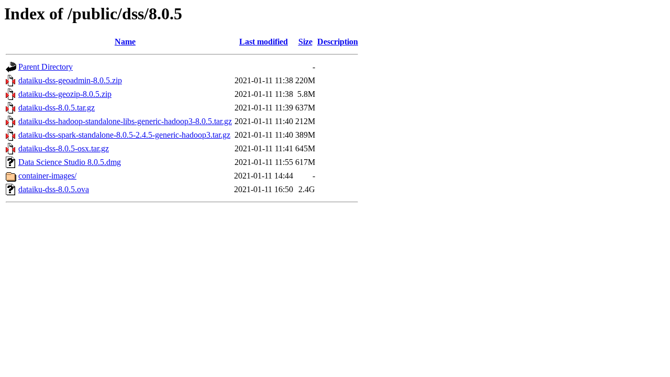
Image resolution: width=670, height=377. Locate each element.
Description (337, 41)
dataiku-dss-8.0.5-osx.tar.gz (63, 148)
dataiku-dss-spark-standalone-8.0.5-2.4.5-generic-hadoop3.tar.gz (124, 134)
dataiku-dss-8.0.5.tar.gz (56, 107)
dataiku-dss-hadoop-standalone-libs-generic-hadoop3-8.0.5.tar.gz (125, 121)
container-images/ (47, 175)
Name (125, 41)
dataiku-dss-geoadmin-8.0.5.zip (70, 80)
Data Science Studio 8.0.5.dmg (69, 162)
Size (305, 41)
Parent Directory (45, 66)
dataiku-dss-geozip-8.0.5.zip (64, 94)
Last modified (263, 41)
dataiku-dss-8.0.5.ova (53, 189)
